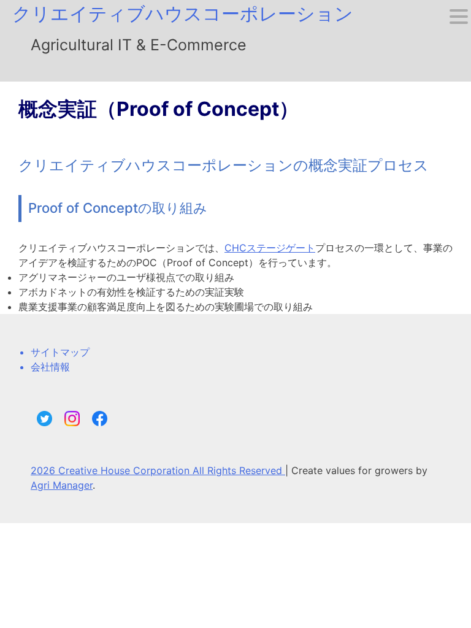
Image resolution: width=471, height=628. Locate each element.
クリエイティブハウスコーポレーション (182, 13)
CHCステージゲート (269, 248)
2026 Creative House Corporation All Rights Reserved (158, 470)
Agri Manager (62, 485)
